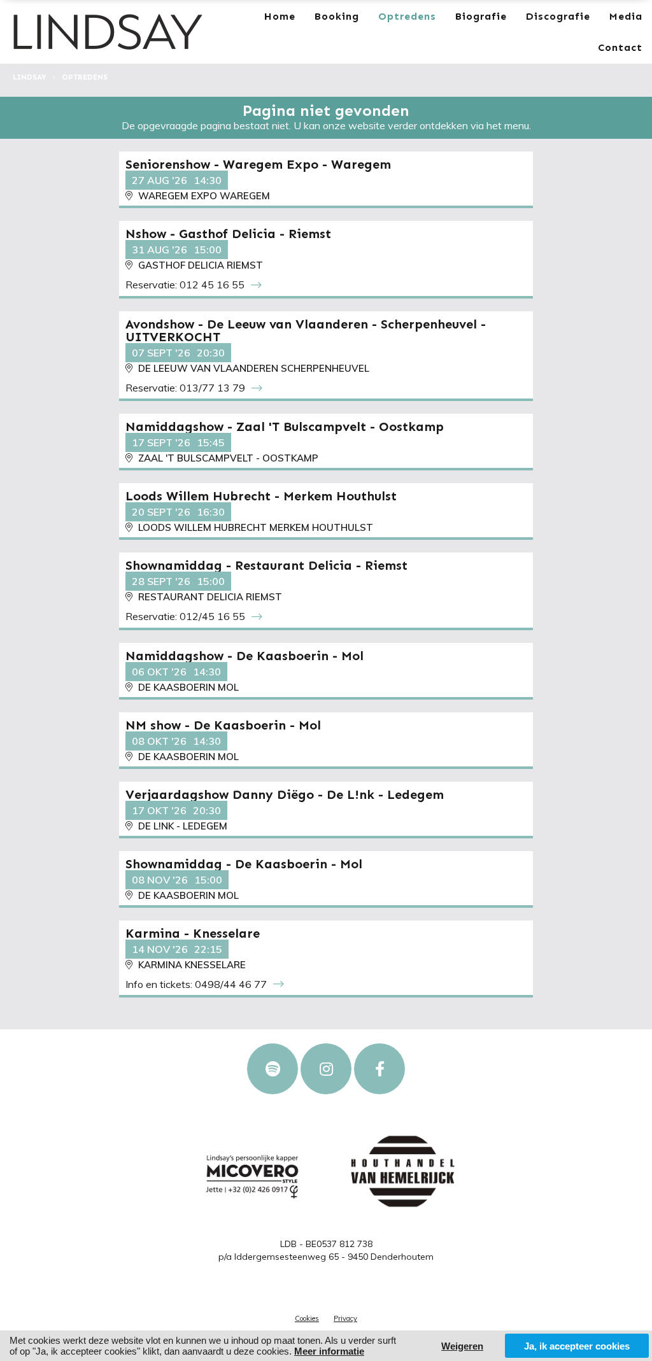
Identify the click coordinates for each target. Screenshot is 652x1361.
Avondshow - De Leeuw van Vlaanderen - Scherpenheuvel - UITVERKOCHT (305, 330)
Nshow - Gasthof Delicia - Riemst (228, 233)
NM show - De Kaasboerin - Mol (223, 725)
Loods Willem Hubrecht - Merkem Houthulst (261, 496)
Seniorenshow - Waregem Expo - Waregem (258, 164)
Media (625, 16)
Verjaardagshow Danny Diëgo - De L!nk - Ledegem (284, 794)
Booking (337, 16)
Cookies (307, 1318)
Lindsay (29, 77)
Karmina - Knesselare (192, 933)
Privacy (345, 1318)
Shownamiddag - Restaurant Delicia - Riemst (266, 565)
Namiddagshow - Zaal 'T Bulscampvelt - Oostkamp (284, 426)
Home (279, 16)
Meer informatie (329, 1351)
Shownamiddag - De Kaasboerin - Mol (243, 863)
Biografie (481, 16)
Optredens (407, 16)
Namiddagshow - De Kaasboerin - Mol (244, 655)
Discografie (558, 16)
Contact (620, 47)
